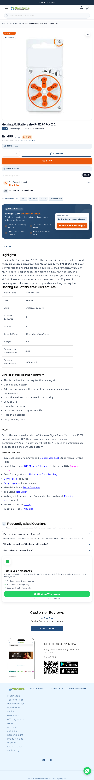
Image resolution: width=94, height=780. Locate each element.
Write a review (47, 628)
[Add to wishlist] (88, 34)
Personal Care (77, 736)
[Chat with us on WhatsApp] (87, 771)
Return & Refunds (57, 709)
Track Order (77, 749)
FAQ (57, 733)
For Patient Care (15, 23)
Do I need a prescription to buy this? (21, 534)
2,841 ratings (14, 129)
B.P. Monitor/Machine (36, 466)
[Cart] (87, 8)
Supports (77, 711)
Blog (77, 742)
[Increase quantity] (17, 153)
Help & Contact (57, 695)
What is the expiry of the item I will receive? (25, 544)
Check (86, 175)
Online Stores (57, 717)
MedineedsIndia (41, 779)
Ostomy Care (77, 723)
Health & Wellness (77, 703)
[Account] (81, 8)
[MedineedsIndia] (20, 8)
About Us (57, 749)
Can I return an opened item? (18, 550)
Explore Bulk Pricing (71, 225)
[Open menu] (6, 8)
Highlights (8, 246)
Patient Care (77, 730)
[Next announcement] (89, 2)
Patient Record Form (57, 757)
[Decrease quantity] (5, 153)
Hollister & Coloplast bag (43, 474)
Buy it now (46, 161)
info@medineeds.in (42, 705)
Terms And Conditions (57, 725)
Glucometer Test (49, 458)
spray (27, 504)
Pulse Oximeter (31, 487)
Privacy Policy (57, 701)
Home (4, 23)
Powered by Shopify (57, 779)
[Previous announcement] (5, 2)
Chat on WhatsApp (48, 594)
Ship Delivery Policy (57, 741)
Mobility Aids (77, 717)
